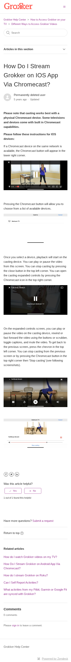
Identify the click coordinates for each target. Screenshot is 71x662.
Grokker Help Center (15, 19)
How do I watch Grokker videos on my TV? (30, 556)
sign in (15, 625)
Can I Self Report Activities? (21, 582)
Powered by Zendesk (55, 658)
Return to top (12, 533)
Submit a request (42, 520)
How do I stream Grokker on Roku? (26, 575)
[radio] (13, 491)
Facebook (6, 474)
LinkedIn (17, 474)
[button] (64, 6)
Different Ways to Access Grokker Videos (34, 24)
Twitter (11, 474)
